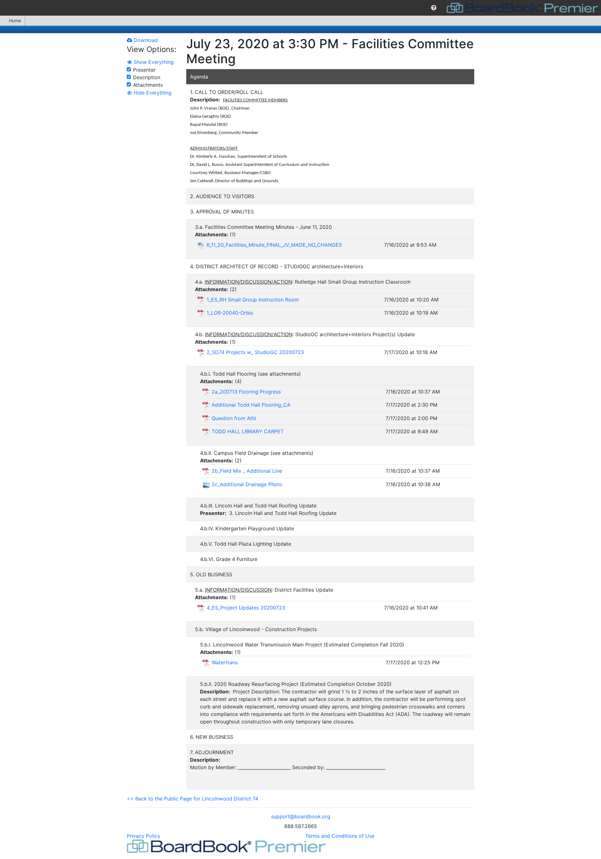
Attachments (148, 85)
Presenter (144, 70)
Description (146, 77)
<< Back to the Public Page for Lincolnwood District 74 (192, 798)
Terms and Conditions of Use (339, 836)
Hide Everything (152, 93)
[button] (433, 8)
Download (145, 40)
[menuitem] (433, 8)
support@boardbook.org (300, 816)
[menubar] (300, 8)
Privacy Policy (143, 836)
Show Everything (153, 62)
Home (15, 20)
